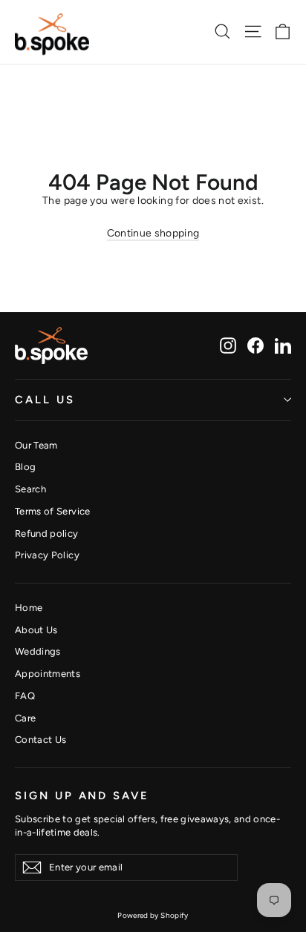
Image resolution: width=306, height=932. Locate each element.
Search (30, 489)
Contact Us (41, 739)
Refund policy (47, 533)
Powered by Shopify (152, 915)
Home (28, 607)
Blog (25, 466)
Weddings (38, 651)
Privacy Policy (47, 555)
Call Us (45, 399)
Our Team (36, 445)
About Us (36, 629)
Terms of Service (53, 511)
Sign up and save (82, 795)
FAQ (25, 695)
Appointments (47, 673)
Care (25, 718)
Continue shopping (153, 233)
